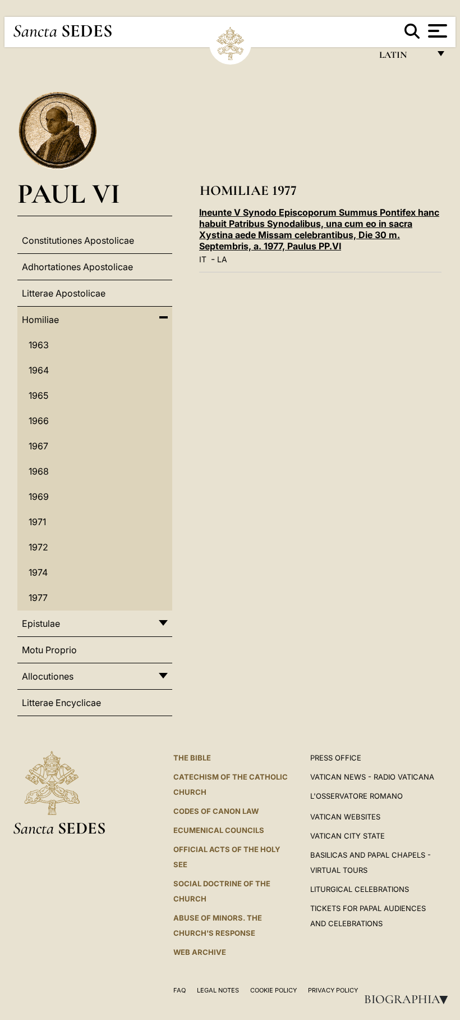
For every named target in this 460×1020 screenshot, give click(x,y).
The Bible (192, 757)
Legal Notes (218, 990)
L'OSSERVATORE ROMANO (356, 795)
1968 (39, 471)
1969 (39, 496)
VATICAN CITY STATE (347, 835)
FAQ (179, 990)
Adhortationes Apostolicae (77, 266)
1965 (38, 395)
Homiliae (40, 319)
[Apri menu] (436, 30)
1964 (39, 370)
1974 (38, 572)
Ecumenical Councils (218, 830)
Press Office (335, 757)
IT (202, 259)
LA (222, 259)
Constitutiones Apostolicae (78, 240)
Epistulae (41, 623)
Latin (404, 57)
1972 (38, 547)
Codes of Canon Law (216, 811)
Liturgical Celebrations (359, 889)
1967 (38, 446)
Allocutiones (47, 676)
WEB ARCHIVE (199, 952)
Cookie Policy (273, 990)
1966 (39, 420)
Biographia (409, 999)
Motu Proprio (49, 649)
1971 (37, 521)
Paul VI (68, 193)
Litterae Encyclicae (61, 702)
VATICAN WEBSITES (345, 816)
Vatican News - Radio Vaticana (372, 776)
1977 (38, 597)
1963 (39, 344)
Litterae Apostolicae (63, 293)
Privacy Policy (333, 990)
